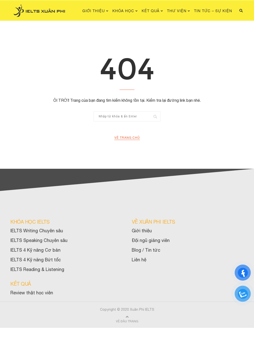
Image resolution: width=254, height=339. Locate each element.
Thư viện (177, 10)
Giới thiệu (93, 10)
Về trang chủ (127, 137)
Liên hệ (139, 259)
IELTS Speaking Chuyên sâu (38, 240)
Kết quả (150, 10)
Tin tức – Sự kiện (213, 10)
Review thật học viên (31, 292)
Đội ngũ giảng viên (151, 240)
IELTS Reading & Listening (37, 269)
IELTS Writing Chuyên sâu (36, 230)
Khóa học (123, 10)
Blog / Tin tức (146, 250)
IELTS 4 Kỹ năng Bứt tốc (35, 259)
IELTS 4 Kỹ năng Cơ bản (35, 250)
